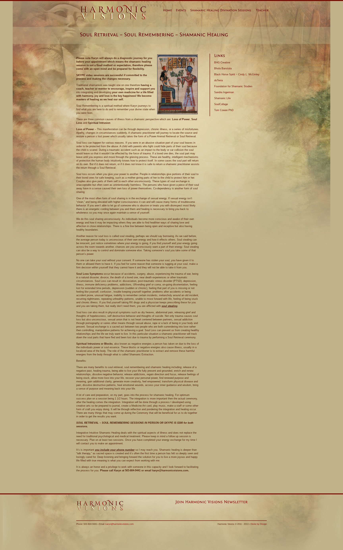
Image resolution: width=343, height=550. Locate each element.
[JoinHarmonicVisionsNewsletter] (211, 501)
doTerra (218, 80)
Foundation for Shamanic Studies (233, 86)
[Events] (183, 11)
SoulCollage (221, 104)
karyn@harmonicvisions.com (119, 524)
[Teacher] (264, 11)
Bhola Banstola (223, 68)
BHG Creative (222, 62)
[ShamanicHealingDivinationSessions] (222, 11)
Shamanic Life (222, 98)
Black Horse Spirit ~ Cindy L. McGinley (236, 74)
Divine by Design (259, 524)
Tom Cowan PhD (223, 110)
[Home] (169, 11)
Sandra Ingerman (224, 92)
